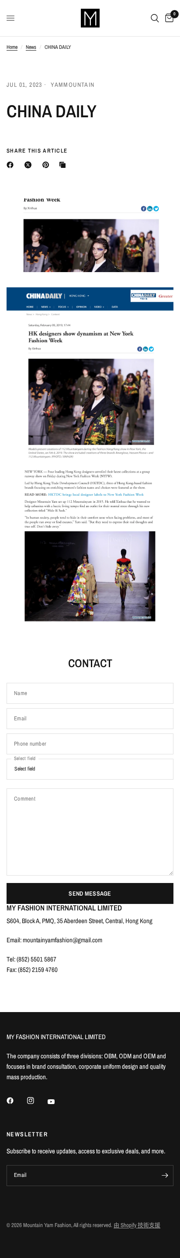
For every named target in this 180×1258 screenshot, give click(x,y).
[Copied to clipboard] (64, 165)
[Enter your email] (164, 1175)
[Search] (155, 18)
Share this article (37, 150)
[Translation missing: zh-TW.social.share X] (29, 165)
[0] (167, 18)
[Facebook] (16, 1100)
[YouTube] (57, 1101)
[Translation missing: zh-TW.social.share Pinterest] (47, 165)
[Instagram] (36, 1100)
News (31, 47)
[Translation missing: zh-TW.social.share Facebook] (12, 165)
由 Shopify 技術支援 (137, 1225)
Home (12, 47)
